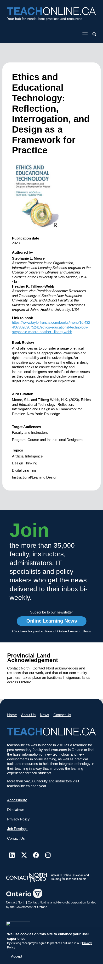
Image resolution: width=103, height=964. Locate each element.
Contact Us (62, 715)
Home (12, 715)
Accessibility (17, 800)
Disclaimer (15, 810)
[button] (94, 34)
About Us (28, 715)
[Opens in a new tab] (85, 34)
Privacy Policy (18, 819)
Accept (16, 956)
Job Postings (17, 829)
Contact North (15, 902)
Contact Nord (37, 902)
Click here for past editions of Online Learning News (51, 631)
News (44, 715)
